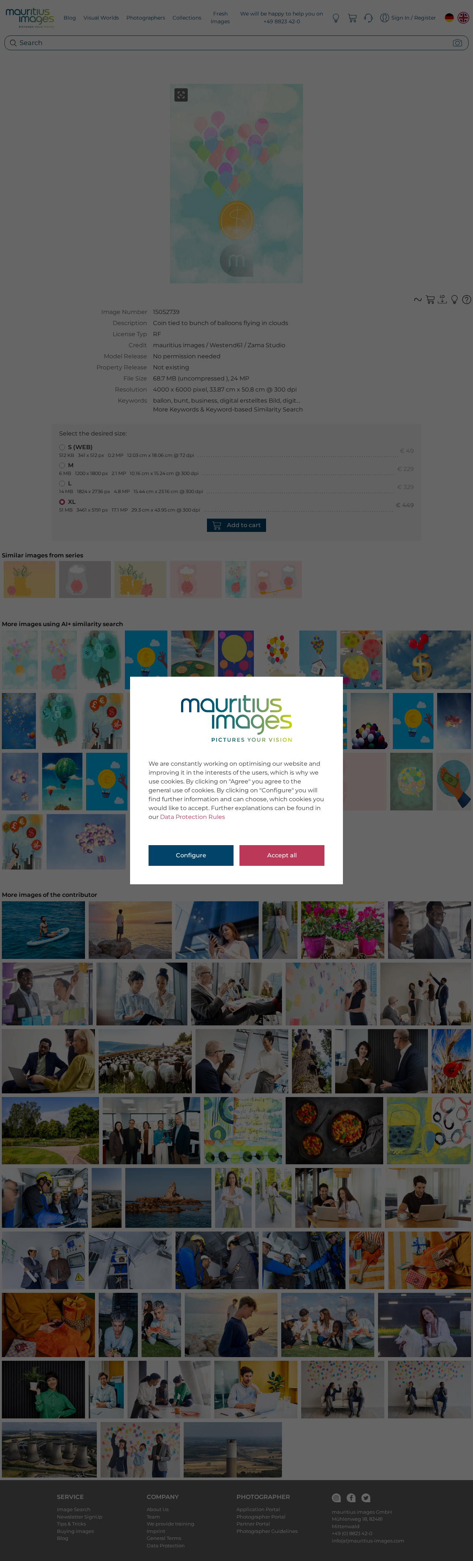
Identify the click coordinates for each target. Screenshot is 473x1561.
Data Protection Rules (192, 816)
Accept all (282, 855)
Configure (191, 855)
